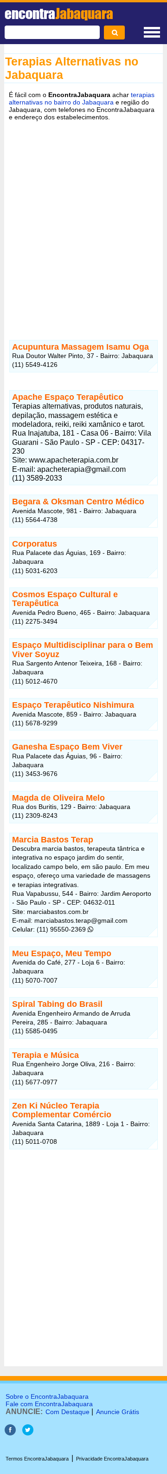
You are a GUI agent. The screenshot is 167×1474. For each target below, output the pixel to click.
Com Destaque (67, 1411)
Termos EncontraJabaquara (37, 1458)
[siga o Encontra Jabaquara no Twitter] (27, 1433)
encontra (59, 13)
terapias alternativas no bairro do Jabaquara (81, 98)
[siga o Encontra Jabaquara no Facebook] (10, 1433)
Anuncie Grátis (117, 1411)
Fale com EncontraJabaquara (49, 1404)
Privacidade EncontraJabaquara (112, 1458)
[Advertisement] (83, 223)
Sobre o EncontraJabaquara (47, 1396)
